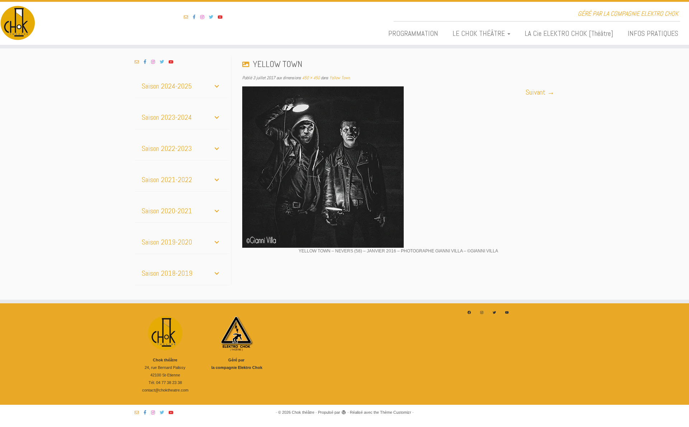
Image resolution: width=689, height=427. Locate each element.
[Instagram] (482, 312)
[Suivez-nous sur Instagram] (204, 17)
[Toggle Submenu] (216, 86)
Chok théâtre (303, 412)
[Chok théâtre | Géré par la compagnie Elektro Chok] (79, 23)
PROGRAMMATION (413, 33)
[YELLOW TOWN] (398, 167)
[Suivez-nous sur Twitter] (213, 17)
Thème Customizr (395, 412)
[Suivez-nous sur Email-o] (188, 17)
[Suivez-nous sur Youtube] (223, 17)
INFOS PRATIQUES (653, 33)
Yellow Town (339, 78)
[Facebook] (469, 312)
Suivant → (540, 92)
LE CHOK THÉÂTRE (480, 33)
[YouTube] (507, 312)
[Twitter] (494, 312)
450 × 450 (310, 78)
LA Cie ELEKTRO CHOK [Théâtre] (569, 33)
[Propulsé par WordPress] (343, 411)
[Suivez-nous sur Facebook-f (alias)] (196, 17)
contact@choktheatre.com (165, 390)
